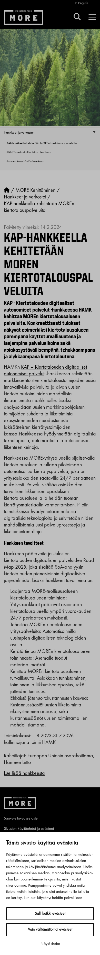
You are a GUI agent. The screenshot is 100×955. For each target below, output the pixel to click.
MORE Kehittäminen (35, 190)
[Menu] (92, 17)
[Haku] (77, 17)
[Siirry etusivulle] (7, 190)
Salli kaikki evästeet (50, 914)
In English (81, 3)
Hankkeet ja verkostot (19, 132)
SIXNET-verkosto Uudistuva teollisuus (28, 152)
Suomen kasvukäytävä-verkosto (25, 161)
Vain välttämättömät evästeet (50, 929)
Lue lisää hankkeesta (24, 773)
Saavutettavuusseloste (21, 818)
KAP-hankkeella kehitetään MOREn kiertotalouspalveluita (41, 143)
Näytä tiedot (50, 944)
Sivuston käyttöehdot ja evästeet (29, 829)
